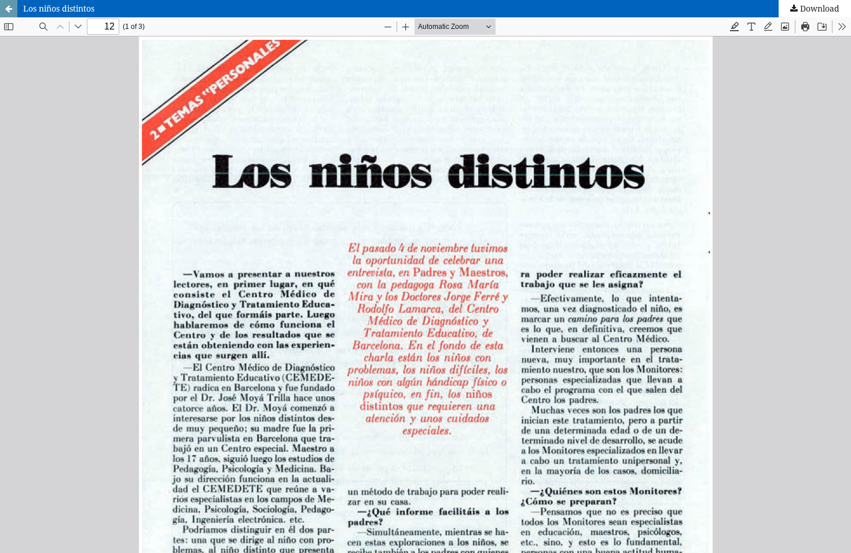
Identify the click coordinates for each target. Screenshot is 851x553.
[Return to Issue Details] (8, 8)
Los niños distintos (58, 8)
